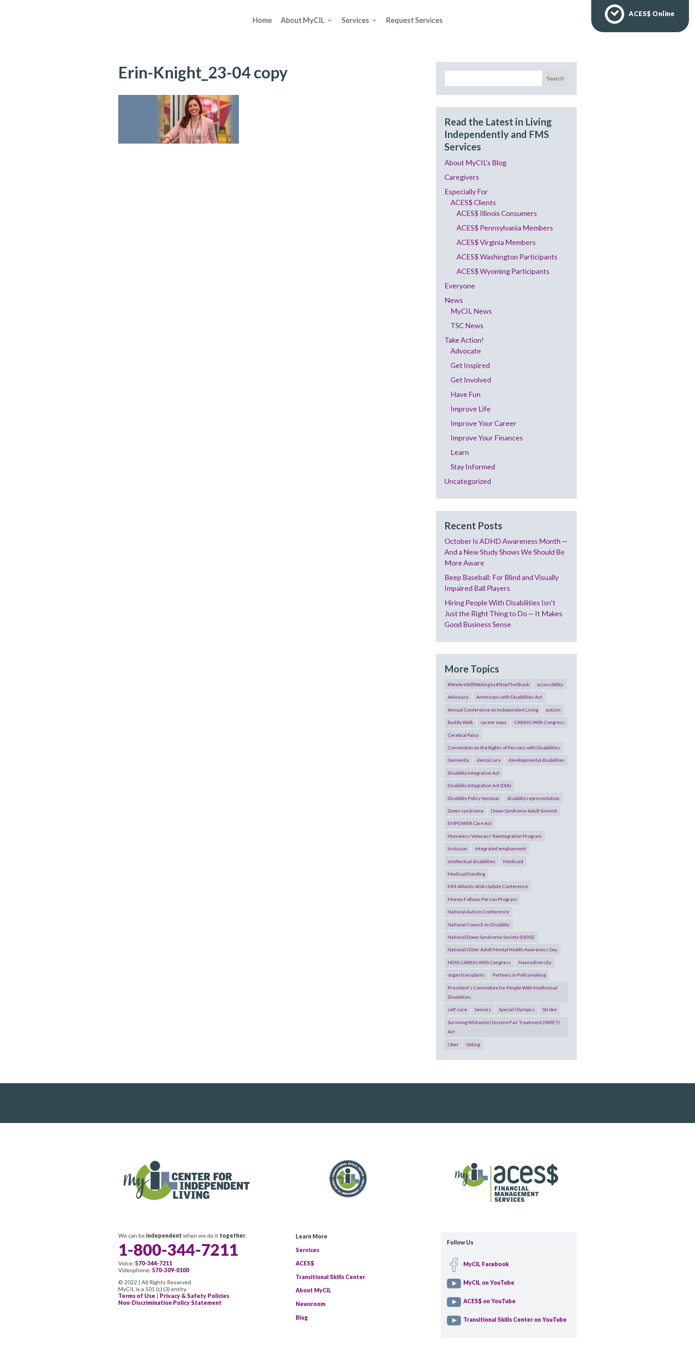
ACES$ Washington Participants (506, 256)
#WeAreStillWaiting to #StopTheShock (488, 684)
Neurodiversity (534, 962)
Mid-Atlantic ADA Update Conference (488, 886)
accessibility (550, 684)
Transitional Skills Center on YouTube (515, 1319)
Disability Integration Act (474, 773)
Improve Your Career (483, 423)
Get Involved (470, 379)
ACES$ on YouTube (489, 1301)
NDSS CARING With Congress (479, 962)
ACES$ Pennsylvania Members (504, 227)
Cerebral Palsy (463, 735)
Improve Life (470, 408)
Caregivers (461, 177)
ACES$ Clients (473, 202)
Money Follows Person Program (482, 899)
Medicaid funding (466, 874)
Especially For (466, 191)
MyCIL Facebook (486, 1264)
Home (262, 21)
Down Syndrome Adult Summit (524, 811)
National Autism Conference (478, 912)
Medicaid (513, 861)
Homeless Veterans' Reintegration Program (495, 836)
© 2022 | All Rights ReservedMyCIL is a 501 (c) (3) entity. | (173, 1292)
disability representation (533, 798)
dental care (489, 760)
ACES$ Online (652, 13)
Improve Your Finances (486, 437)
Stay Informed (472, 466)
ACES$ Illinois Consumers (496, 213)
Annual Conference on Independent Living (493, 710)
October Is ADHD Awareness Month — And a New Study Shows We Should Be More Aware (506, 552)
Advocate (465, 350)
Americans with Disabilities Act (509, 697)
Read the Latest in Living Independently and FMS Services (498, 134)
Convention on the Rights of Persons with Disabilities (504, 748)
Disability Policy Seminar (474, 798)
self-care (457, 1009)
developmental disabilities (536, 760)
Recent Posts (473, 525)
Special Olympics (517, 1009)
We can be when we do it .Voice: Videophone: (182, 1252)
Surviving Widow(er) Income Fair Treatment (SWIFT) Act (504, 1027)
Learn (459, 452)
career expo (493, 722)
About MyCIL (303, 21)
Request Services (414, 21)
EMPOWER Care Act (469, 823)
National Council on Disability (479, 925)
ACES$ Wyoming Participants (502, 271)
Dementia (458, 760)
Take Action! (464, 339)
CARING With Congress (539, 722)
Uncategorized (467, 481)
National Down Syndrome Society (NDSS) (491, 937)
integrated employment (500, 848)
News (453, 300)
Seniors (483, 1009)
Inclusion (457, 848)
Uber (453, 1044)
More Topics (471, 669)
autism (553, 710)
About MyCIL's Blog (475, 162)
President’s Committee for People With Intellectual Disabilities (502, 992)
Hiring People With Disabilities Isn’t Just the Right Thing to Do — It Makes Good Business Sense (503, 613)
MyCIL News (471, 310)
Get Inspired (470, 365)
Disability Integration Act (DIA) (479, 785)
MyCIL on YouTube (488, 1282)
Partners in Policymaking (519, 975)
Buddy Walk (460, 722)
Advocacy (458, 697)
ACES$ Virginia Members (496, 242)
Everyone (459, 285)
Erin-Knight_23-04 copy (203, 72)
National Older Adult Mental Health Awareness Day (502, 949)
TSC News (466, 325)
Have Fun (465, 394)
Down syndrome (465, 811)
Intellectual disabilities (472, 861)
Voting (473, 1044)
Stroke (550, 1009)
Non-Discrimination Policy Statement (170, 1302)
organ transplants (466, 975)
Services (355, 21)
